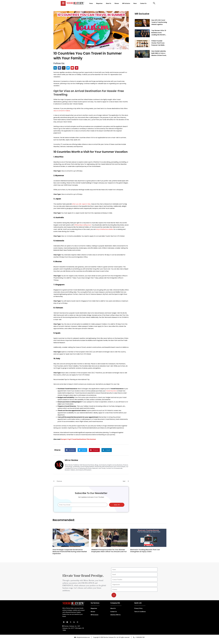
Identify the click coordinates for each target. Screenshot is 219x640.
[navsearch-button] (154, 3)
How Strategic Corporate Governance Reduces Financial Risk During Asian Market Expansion (70, 551)
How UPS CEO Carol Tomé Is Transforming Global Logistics (159, 22)
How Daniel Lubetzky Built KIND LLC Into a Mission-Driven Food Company (158, 53)
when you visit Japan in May (81, 204)
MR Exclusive (142, 13)
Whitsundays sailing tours (82, 225)
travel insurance (111, 391)
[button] (70, 450)
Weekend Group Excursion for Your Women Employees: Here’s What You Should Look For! (109, 550)
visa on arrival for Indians (61, 111)
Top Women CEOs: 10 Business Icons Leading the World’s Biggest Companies (158, 33)
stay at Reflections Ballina (104, 229)
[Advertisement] (147, 85)
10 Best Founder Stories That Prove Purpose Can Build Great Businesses (157, 43)
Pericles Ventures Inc (70, 626)
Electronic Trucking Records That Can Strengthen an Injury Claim (145, 550)
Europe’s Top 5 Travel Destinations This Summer (78, 439)
